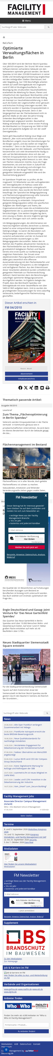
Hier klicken (29, 539)
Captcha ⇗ (38, 542)
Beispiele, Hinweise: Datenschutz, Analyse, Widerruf (26, 555)
